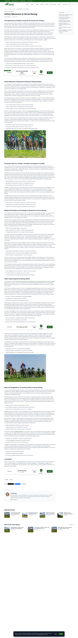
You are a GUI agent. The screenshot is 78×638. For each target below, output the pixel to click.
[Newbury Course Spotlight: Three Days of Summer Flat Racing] (60, 515)
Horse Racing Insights (11, 9)
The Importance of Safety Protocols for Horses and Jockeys (65, 15)
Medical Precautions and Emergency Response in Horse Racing (65, 24)
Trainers (11, 479)
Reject (55, 633)
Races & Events (53, 4)
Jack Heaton (14, 493)
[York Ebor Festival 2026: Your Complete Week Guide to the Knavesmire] (7, 515)
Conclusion (61, 32)
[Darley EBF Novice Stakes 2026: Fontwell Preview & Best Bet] (7, 529)
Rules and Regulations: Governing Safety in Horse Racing (65, 31)
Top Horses (64, 4)
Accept (61, 633)
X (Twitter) (11, 483)
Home (5, 9)
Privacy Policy (41, 634)
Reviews (42, 4)
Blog (69, 4)
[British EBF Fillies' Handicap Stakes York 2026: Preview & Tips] (54, 529)
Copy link (24, 483)
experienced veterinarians (33, 111)
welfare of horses (14, 440)
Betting (46, 4)
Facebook (18, 483)
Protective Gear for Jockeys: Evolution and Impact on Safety (65, 21)
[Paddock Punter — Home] (9, 4)
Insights (59, 4)
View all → (71, 524)
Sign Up (49, 72)
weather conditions (19, 431)
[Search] (73, 4)
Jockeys (32, 4)
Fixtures (27, 4)
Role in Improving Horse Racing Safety (65, 28)
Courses (37, 4)
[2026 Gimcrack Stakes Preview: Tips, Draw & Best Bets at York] (30, 529)
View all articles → (14, 499)
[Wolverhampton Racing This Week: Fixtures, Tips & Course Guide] (24, 515)
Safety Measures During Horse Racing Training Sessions (65, 18)
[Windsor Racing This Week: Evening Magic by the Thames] (42, 515)
